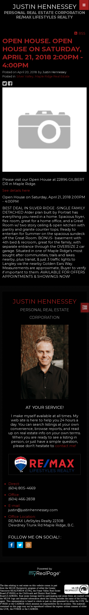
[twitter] (21, 545)
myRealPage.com (44, 573)
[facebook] (12, 545)
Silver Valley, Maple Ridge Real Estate (43, 76)
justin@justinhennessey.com (33, 510)
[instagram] (29, 545)
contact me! (65, 446)
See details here (16, 190)
